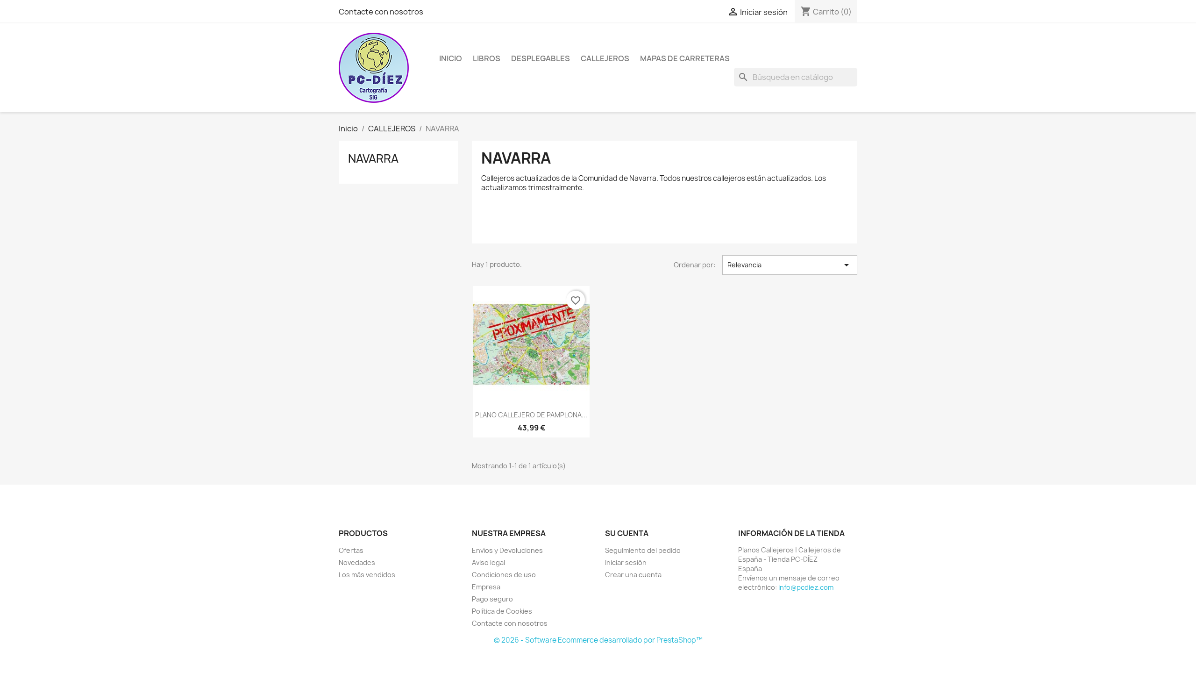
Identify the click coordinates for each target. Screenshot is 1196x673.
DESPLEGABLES (540, 58)
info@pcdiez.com (805, 587)
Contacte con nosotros (381, 12)
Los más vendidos (367, 574)
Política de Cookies (502, 611)
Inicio (450, 58)
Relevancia (789, 265)
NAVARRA (373, 158)
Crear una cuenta (633, 574)
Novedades (357, 562)
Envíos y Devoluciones (507, 550)
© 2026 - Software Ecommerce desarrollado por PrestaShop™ (598, 640)
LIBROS (486, 58)
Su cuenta (626, 533)
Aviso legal (488, 562)
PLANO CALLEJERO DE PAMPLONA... (531, 414)
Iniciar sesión (626, 562)
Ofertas (351, 550)
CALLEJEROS (605, 58)
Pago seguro (492, 598)
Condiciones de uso (504, 574)
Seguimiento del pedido (643, 550)
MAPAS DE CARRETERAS (685, 58)
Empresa (486, 586)
